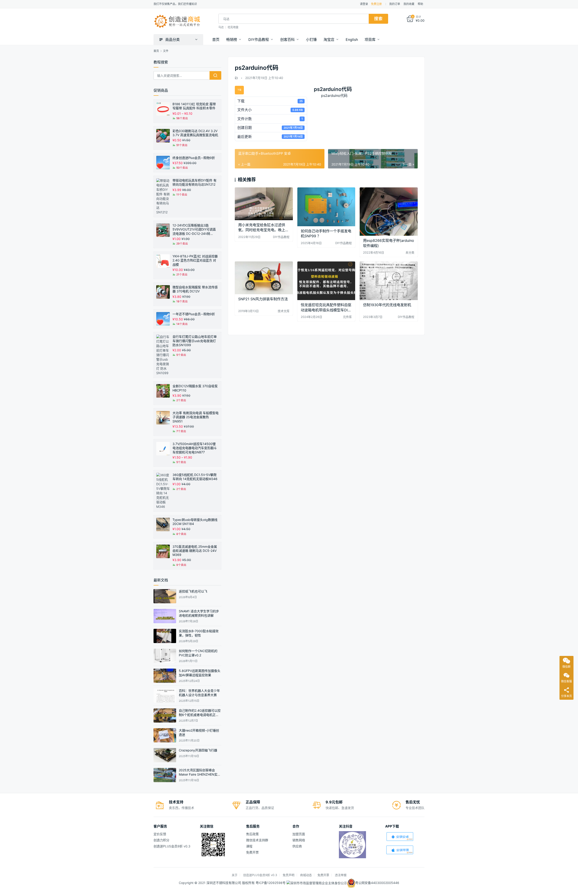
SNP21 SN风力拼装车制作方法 (263, 299)
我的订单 (394, 4)
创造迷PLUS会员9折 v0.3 (172, 846)
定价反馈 (160, 834)
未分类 (410, 252)
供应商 (297, 846)
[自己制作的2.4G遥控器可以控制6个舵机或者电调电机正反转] (165, 715)
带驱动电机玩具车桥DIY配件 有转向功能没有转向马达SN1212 (194, 182)
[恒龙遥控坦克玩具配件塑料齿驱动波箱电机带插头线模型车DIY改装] (326, 280)
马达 (221, 27)
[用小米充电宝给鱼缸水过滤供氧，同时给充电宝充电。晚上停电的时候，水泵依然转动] (264, 203)
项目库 (370, 39)
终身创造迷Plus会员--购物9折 (193, 158)
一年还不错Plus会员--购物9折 (193, 314)
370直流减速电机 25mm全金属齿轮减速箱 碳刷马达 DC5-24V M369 (194, 551)
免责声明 (288, 875)
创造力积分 (161, 840)
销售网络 (298, 840)
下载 (239, 90)
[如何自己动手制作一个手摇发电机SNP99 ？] (326, 206)
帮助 (420, 4)
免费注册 (376, 4)
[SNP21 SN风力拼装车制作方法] (264, 277)
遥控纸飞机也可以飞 (193, 591)
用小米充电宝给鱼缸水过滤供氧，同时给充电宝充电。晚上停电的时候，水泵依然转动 (263, 227)
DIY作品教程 (258, 39)
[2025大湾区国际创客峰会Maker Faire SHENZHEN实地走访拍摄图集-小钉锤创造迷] (165, 775)
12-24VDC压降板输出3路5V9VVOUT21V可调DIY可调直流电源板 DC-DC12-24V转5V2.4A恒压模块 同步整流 (194, 229)
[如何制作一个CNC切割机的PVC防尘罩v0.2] (165, 656)
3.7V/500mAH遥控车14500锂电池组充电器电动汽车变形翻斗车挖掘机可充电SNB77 (194, 448)
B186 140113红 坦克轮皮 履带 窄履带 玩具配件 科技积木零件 (194, 106)
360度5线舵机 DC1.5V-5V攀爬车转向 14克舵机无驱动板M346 (194, 477)
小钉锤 (311, 39)
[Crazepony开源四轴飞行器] (165, 755)
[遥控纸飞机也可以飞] (165, 596)
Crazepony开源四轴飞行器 (198, 750)
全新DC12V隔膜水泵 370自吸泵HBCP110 (195, 388)
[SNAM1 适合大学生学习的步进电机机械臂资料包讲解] (165, 616)
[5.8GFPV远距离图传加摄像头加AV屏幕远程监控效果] (165, 676)
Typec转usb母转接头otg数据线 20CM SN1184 (194, 522)
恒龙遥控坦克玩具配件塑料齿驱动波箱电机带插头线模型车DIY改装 (326, 307)
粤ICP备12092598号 (271, 882)
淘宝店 (329, 39)
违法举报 (341, 875)
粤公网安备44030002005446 (377, 882)
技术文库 (283, 311)
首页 (215, 39)
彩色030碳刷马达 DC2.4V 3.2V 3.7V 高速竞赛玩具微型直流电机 (195, 133)
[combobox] (293, 19)
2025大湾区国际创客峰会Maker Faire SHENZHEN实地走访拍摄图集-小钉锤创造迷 (200, 774)
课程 (249, 846)
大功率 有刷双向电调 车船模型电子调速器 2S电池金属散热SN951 (195, 417)
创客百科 (287, 39)
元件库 (347, 317)
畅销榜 (231, 39)
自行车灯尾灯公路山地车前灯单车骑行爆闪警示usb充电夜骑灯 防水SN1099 (194, 341)
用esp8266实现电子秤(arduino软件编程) (388, 243)
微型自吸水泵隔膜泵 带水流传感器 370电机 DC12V (195, 289)
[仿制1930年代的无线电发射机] (389, 280)
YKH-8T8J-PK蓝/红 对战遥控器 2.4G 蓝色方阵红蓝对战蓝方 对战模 (195, 260)
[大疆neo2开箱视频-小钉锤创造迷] (165, 735)
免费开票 (252, 852)
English (352, 39)
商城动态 (306, 875)
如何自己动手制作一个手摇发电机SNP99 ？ (326, 233)
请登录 (364, 4)
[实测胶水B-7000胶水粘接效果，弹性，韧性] (165, 636)
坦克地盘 (233, 27)
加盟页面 (298, 834)
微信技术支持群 (257, 840)
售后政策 (252, 834)
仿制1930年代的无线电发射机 (387, 305)
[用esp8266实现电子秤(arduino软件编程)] (389, 211)
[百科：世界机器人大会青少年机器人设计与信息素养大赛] (165, 695)
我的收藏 (408, 4)
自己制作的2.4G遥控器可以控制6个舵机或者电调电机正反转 (200, 715)
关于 (235, 875)
